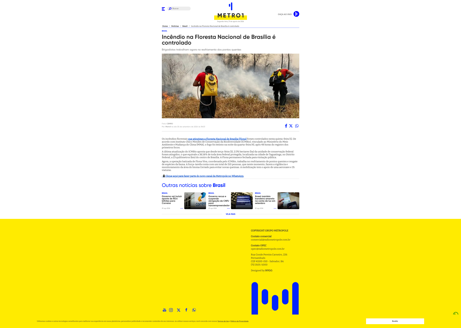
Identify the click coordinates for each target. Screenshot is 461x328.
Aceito (395, 321)
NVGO (268, 270)
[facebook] (286, 126)
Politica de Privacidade (239, 321)
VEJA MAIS (230, 214)
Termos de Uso (223, 321)
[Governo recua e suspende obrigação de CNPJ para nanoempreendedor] (242, 200)
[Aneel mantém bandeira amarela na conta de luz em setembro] (288, 200)
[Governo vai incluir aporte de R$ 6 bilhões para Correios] (195, 200)
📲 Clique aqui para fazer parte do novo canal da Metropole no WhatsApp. (203, 176)
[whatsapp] (296, 126)
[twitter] (290, 126)
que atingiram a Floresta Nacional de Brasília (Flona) (217, 138)
